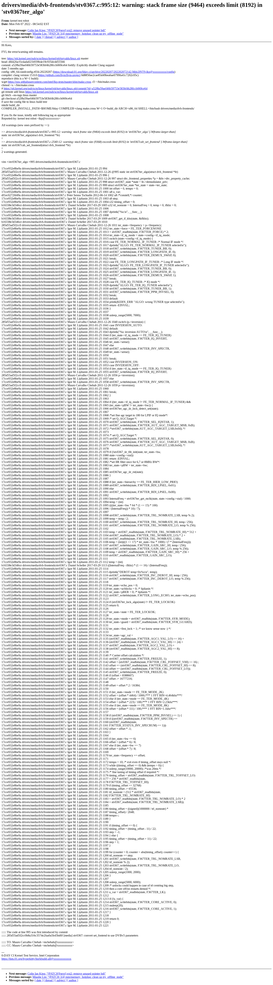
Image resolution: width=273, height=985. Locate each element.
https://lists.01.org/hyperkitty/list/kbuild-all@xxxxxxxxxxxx (36, 958)
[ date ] (39, 37)
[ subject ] (60, 37)
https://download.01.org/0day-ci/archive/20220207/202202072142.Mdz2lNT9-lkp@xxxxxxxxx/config (114, 71)
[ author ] (72, 37)
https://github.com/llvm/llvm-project (59, 75)
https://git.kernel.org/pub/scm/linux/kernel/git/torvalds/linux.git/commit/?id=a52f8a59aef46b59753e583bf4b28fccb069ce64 (75, 88)
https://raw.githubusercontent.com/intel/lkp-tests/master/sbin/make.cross (49, 81)
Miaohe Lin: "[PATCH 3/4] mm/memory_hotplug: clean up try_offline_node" (78, 33)
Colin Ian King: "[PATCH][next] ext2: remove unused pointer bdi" (66, 30)
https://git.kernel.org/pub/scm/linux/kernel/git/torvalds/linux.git (43, 58)
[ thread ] (49, 37)
